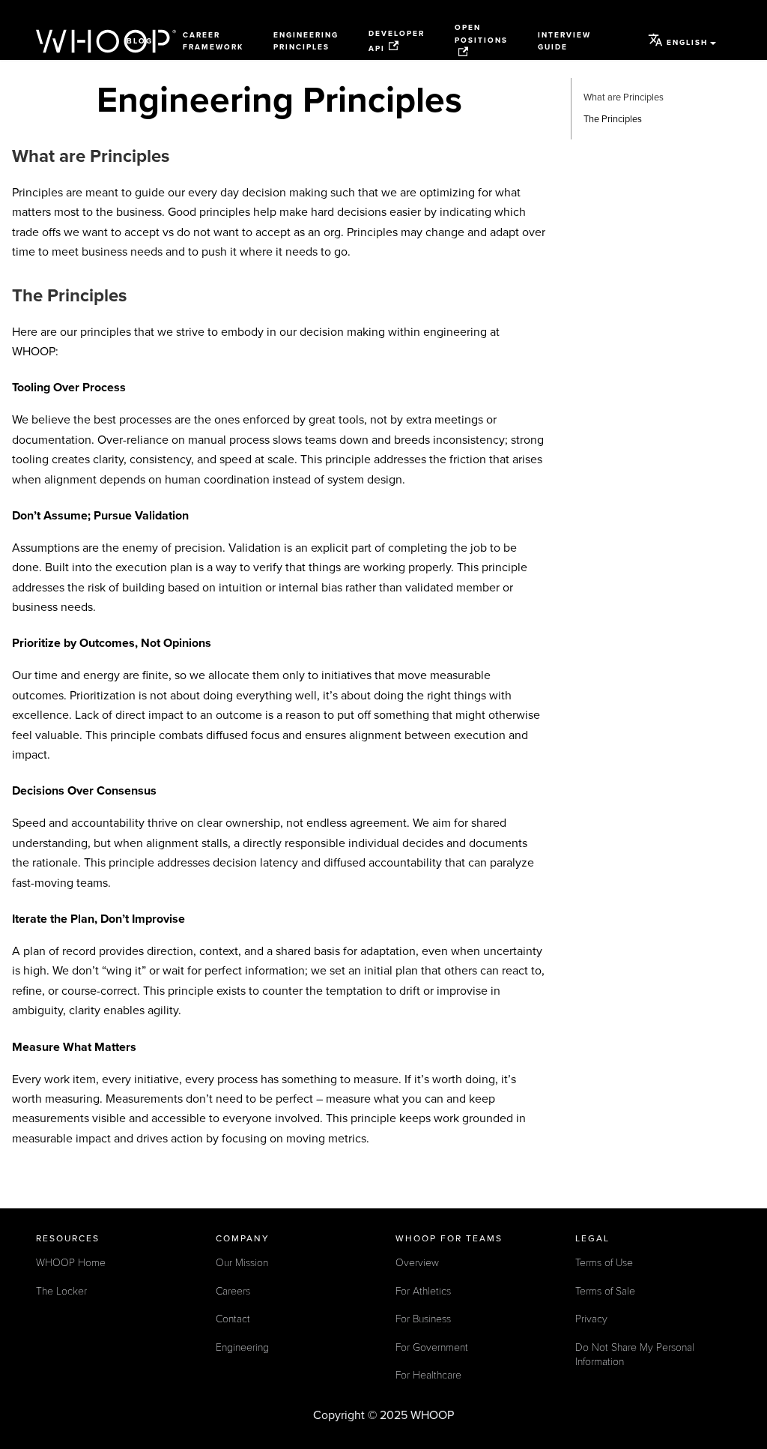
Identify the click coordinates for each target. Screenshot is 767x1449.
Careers (233, 1291)
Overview (417, 1262)
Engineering (242, 1347)
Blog (140, 41)
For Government (431, 1347)
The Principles (612, 119)
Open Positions (481, 34)
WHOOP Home (71, 1262)
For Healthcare (428, 1375)
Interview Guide (564, 41)
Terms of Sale (605, 1291)
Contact (233, 1319)
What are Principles (623, 97)
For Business (423, 1319)
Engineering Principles (306, 41)
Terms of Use (604, 1262)
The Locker (61, 1291)
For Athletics (423, 1291)
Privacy (591, 1319)
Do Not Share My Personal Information (634, 1355)
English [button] (687, 42)
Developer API (397, 40)
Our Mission (242, 1262)
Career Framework (213, 41)
